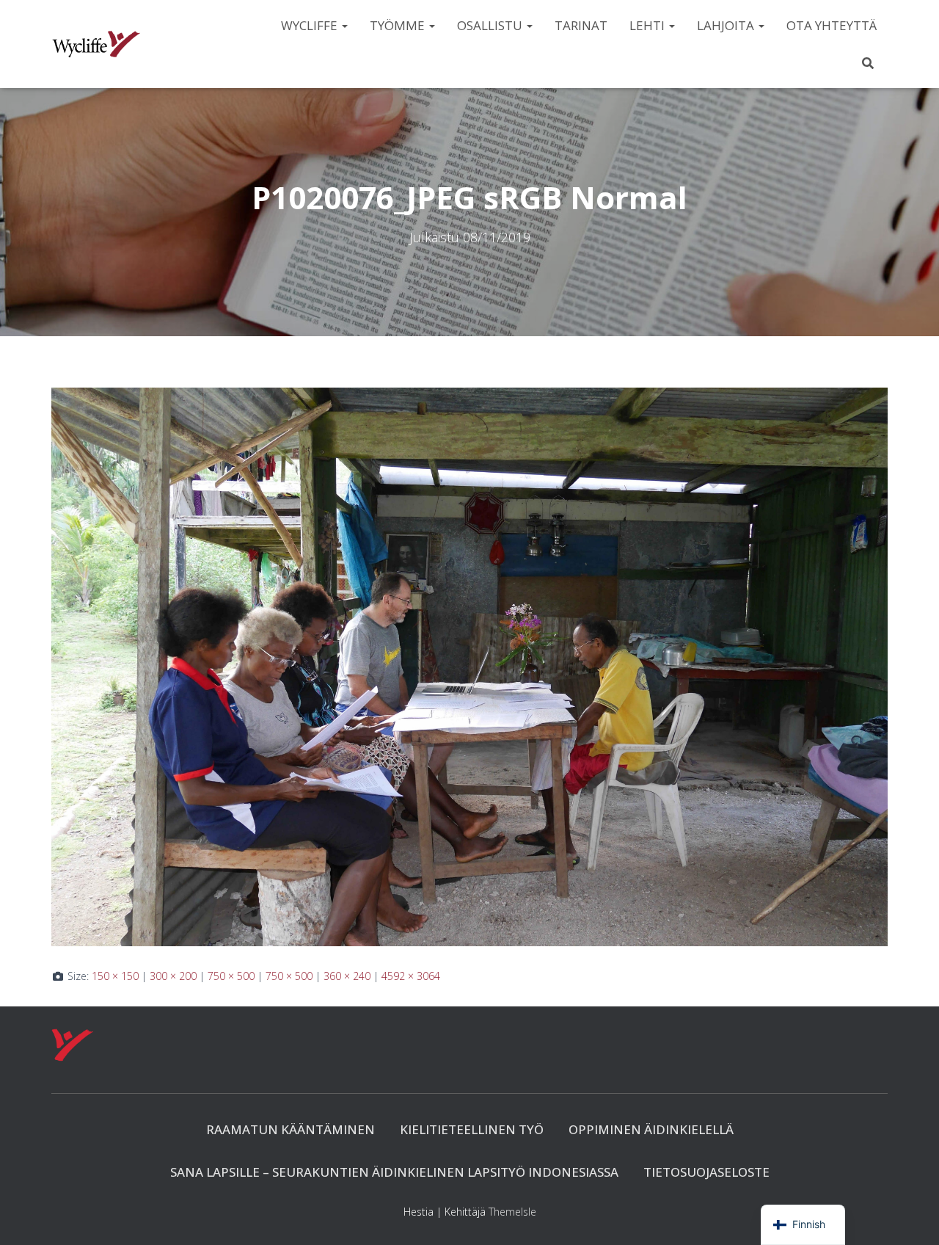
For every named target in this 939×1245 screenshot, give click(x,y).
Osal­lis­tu (491, 25)
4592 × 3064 (410, 976)
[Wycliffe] (96, 44)
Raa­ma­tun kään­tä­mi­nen (290, 1129)
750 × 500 (231, 976)
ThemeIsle (512, 1212)
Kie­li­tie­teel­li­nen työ (472, 1129)
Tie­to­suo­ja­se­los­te (706, 1172)
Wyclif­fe (310, 25)
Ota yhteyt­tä (831, 25)
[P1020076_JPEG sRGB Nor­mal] (469, 665)
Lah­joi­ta (727, 25)
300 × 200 (173, 976)
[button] (344, 25)
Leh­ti (648, 25)
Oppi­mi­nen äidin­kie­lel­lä (651, 1129)
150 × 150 (115, 976)
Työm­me (399, 25)
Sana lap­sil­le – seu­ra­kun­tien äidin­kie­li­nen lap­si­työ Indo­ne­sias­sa (394, 1172)
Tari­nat (581, 25)
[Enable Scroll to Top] (910, 1215)
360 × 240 (347, 976)
